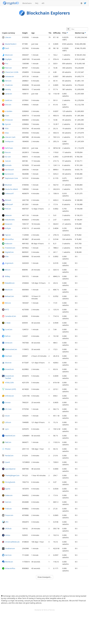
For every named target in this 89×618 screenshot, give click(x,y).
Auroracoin (9, 174)
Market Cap (80, 33)
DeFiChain (9, 148)
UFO (6, 522)
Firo (6, 63)
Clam (7, 115)
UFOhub (8, 528)
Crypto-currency (8, 33)
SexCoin (8, 502)
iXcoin (7, 416)
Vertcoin (8, 81)
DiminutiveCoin (11, 349)
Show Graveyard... (45, 577)
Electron (8, 363)
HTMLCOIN (9, 382)
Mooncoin (9, 55)
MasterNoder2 (10, 44)
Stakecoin (9, 495)
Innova (7, 402)
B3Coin (8, 270)
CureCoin (8, 329)
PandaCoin (9, 455)
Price (64, 33)
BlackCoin (9, 290)
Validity (8, 89)
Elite (6, 256)
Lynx (7, 429)
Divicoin (8, 105)
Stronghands (10, 482)
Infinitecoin (9, 396)
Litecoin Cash (10, 137)
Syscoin (8, 124)
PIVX (6, 128)
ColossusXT (9, 193)
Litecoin (8, 37)
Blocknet (8, 185)
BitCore (8, 303)
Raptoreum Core (11, 178)
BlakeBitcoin (10, 283)
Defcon (8, 336)
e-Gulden (8, 111)
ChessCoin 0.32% (11, 72)
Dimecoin (8, 343)
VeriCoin (8, 555)
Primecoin (9, 120)
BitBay (7, 276)
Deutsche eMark (11, 189)
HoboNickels (10, 220)
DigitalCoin (9, 252)
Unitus (7, 535)
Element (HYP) (10, 389)
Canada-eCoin (10, 316)
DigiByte (8, 59)
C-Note (7, 323)
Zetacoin (8, 215)
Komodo (8, 165)
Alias (7, 133)
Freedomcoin (10, 248)
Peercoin (8, 68)
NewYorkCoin (10, 436)
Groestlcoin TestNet (9, 377)
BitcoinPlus (9, 239)
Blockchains (27, 3)
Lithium (8, 422)
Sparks (7, 489)
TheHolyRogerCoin (12, 475)
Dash (7, 48)
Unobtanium (10, 548)
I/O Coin (8, 409)
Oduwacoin (9, 76)
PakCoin (8, 442)
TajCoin (8, 235)
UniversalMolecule (12, 542)
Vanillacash (9, 169)
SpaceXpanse (10, 469)
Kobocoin (8, 243)
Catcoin (8, 161)
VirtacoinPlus (10, 568)
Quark (7, 462)
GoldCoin (8, 100)
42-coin (8, 157)
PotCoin (8, 209)
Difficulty (56, 33)
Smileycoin (9, 141)
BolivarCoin (9, 296)
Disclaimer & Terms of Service (45, 610)
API (43, 3)
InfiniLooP (9, 204)
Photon (8, 449)
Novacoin (8, 224)
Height (25, 33)
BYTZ (7, 309)
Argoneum (9, 263)
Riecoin (8, 152)
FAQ (36, 3)
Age (33, 33)
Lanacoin (8, 94)
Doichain (8, 356)
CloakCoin (9, 85)
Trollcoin (8, 509)
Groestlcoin (9, 369)
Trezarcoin (9, 515)
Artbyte (8, 228)
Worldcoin (9, 562)
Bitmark (8, 200)
